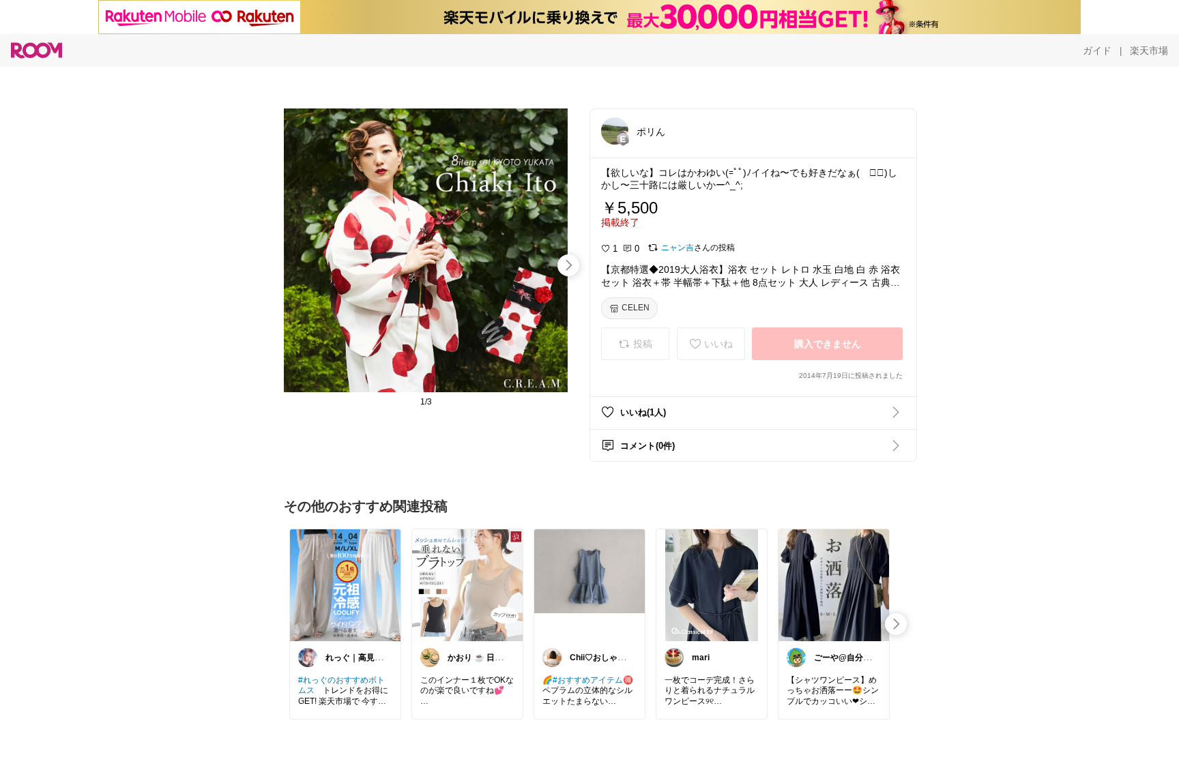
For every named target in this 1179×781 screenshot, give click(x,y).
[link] (345, 584)
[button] (614, 131)
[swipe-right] (568, 265)
